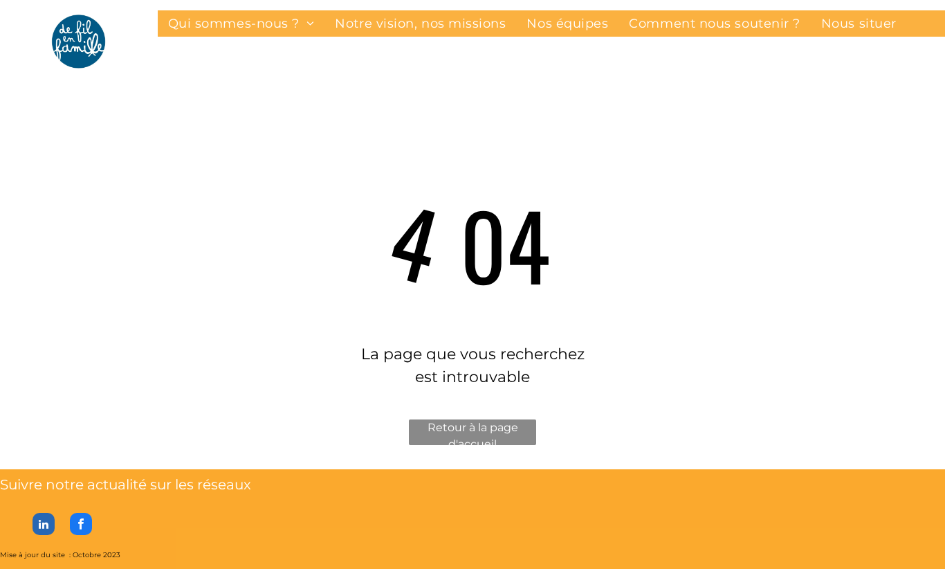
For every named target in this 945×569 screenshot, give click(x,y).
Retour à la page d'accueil (473, 433)
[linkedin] (44, 526)
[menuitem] (241, 23)
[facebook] (81, 526)
